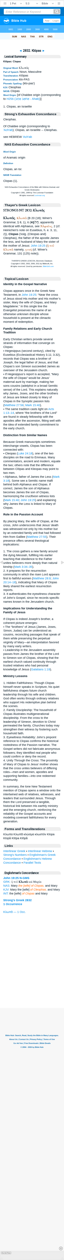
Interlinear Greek (14, 851)
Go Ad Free (6, 1253)
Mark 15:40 (32, 405)
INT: (6, 893)
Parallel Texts (32, 862)
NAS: (6, 885)
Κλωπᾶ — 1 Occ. (14, 912)
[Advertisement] (32, 987)
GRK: (7, 881)
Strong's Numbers (15, 854)
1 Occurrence (12, 904)
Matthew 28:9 (42, 578)
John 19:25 (38, 245)
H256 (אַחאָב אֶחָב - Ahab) (23, 98)
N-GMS (24, 878)
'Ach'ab (8, 130)
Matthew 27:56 (14, 405)
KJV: (6, 889)
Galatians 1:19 (40, 669)
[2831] (4, 569)
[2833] (60, 569)
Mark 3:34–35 (23, 566)
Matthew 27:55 (36, 536)
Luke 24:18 (25, 453)
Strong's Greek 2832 (17, 900)
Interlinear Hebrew (40, 851)
